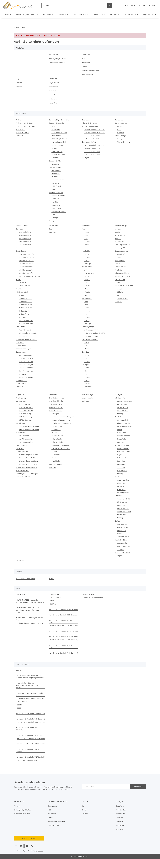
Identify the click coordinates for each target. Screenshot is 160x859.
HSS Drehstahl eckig (26, 320)
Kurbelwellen (87, 298)
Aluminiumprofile (123, 423)
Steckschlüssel (120, 279)
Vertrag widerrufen (29, 838)
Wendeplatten (21, 380)
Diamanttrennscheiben (60, 142)
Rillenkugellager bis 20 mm (29, 464)
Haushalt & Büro (121, 540)
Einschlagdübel (123, 448)
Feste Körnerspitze (25, 330)
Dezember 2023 (54, 594)
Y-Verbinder (56, 461)
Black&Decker (89, 273)
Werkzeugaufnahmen (90, 339)
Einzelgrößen (122, 254)
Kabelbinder (121, 505)
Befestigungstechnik (122, 445)
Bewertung (53, 79)
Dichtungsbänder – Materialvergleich (30, 623)
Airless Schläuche (22, 132)
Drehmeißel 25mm (25, 308)
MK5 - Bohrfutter (25, 245)
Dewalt (86, 235)
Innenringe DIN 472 (91, 336)
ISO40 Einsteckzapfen (26, 254)
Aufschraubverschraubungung (63, 417)
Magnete (120, 442)
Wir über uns (54, 55)
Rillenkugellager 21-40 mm (28, 455)
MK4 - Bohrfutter (25, 241)
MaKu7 (51, 578)
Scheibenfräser (24, 286)
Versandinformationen (57, 63)
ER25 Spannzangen (26, 365)
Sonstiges (19, 136)
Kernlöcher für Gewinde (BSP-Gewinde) (63, 615)
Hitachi (87, 241)
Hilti (85, 238)
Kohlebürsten (87, 267)
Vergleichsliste (54, 83)
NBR (118, 129)
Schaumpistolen (123, 493)
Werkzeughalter (22, 383)
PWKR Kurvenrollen (26, 442)
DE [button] (132, 5)
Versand (40, 851)
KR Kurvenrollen (25, 436)
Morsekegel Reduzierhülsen (26, 339)
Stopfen (54, 452)
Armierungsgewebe (124, 426)
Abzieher (118, 229)
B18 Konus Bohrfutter (92, 139)
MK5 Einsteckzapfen (26, 273)
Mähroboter (121, 530)
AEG (85, 270)
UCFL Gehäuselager (26, 410)
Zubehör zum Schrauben (124, 286)
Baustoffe (118, 417)
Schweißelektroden (59, 211)
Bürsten (117, 238)
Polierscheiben (57, 151)
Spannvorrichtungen (23, 349)
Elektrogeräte (122, 502)
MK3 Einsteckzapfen (26, 267)
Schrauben (121, 467)
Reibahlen (20, 342)
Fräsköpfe (19, 289)
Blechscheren (120, 235)
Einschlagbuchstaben (122, 245)
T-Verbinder (56, 455)
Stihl (86, 301)
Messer (117, 264)
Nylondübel (121, 458)
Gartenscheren (122, 527)
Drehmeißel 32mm (25, 311)
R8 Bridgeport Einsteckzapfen (29, 276)
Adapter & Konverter (89, 123)
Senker (54, 189)
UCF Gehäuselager (25, 404)
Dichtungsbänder (121, 123)
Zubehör (120, 257)
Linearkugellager (22, 445)
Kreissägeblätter (58, 180)
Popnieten (121, 461)
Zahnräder (86, 352)
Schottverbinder (57, 442)
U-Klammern (122, 470)
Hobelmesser (56, 170)
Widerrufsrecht (87, 75)
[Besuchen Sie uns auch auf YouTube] (26, 846)
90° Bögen (55, 414)
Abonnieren (138, 787)
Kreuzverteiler (57, 426)
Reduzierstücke (57, 436)
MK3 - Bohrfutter (25, 238)
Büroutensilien (122, 543)
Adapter (120, 289)
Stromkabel (121, 515)
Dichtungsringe (120, 136)
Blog (17, 79)
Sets (50, 229)
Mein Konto (53, 99)
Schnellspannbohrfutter (90, 126)
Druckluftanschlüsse (56, 398)
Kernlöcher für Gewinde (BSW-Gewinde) (63, 609)
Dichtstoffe (121, 483)
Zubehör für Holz (55, 167)
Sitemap (19, 87)
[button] (139, 5)
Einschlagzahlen (121, 248)
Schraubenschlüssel (122, 273)
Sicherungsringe (88, 327)
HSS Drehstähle (21, 317)
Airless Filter (20, 129)
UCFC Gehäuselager (26, 407)
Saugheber (119, 270)
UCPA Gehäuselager (26, 417)
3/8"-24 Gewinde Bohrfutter (94, 132)
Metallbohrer (56, 202)
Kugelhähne (56, 429)
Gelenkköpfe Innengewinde (29, 429)
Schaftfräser (23, 283)
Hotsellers (20, 561)
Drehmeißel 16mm (25, 301)
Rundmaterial (21, 346)
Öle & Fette (121, 489)
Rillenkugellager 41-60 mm (28, 458)
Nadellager (20, 448)
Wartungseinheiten (56, 464)
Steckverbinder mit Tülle (60, 448)
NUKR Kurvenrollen (26, 439)
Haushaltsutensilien (124, 546)
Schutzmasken (122, 410)
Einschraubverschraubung (61, 423)
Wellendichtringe (123, 142)
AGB (83, 59)
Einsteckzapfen (21, 251)
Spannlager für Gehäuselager (27, 474)
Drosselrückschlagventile (61, 420)
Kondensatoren (123, 508)
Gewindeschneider (121, 251)
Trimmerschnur (123, 537)
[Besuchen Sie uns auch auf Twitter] (21, 846)
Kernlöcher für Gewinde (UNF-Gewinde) (63, 653)
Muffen (54, 433)
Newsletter (53, 103)
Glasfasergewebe (123, 436)
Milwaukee (88, 387)
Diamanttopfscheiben (59, 139)
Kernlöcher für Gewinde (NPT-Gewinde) (63, 631)
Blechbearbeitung (58, 196)
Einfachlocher (120, 241)
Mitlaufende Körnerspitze (28, 333)
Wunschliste (53, 87)
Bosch (86, 232)
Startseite (52, 91)
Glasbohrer (56, 164)
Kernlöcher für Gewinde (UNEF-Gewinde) (60, 646)
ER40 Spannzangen (26, 371)
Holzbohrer (56, 173)
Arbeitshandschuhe (124, 401)
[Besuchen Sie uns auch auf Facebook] (16, 846)
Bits (118, 295)
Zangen (117, 283)
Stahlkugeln (86, 401)
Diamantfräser (57, 136)
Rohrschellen (122, 464)
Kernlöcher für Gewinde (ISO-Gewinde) (64, 626)
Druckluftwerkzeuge (56, 404)
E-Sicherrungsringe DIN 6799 (95, 333)
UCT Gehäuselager (25, 420)
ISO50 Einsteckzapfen (26, 257)
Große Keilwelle (55, 598)
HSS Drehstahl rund (26, 324)
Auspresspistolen (123, 480)
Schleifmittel (56, 186)
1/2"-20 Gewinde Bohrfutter (94, 129)
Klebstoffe (121, 486)
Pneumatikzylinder (56, 407)
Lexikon (19, 670)
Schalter (85, 305)
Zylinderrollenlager (23, 477)
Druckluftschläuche (56, 401)
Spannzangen (21, 352)
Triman (84, 67)
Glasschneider (120, 260)
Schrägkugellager (22, 470)
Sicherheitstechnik (124, 511)
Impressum (86, 63)
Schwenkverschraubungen (61, 445)
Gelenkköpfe (20, 423)
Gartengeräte (122, 524)
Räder (119, 534)
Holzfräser (55, 177)
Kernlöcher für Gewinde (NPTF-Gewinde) (60, 621)
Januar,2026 (20, 594)
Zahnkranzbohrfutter (89, 142)
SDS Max (53, 601)
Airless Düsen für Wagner (25, 126)
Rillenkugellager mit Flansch (26, 467)
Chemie (117, 477)
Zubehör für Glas (55, 161)
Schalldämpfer (57, 439)
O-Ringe (120, 139)
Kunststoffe (121, 439)
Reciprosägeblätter (58, 155)
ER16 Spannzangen (26, 358)
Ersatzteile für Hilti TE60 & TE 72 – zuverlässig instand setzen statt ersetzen (28, 610)
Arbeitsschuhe (122, 407)
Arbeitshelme (122, 404)
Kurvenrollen (21, 433)
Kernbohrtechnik (58, 145)
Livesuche (52, 95)
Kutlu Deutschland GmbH (25, 578)
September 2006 (88, 594)
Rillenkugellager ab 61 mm (28, 461)
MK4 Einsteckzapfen (26, 270)
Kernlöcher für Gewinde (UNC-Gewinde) (63, 637)
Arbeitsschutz (120, 398)
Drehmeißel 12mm (25, 298)
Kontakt (19, 83)
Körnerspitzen (21, 327)
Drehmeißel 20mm (25, 305)
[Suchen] (109, 5)
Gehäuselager (21, 401)
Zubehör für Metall (56, 192)
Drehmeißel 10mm (25, 295)
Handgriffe (86, 251)
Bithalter (120, 292)
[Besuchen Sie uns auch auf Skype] (32, 846)
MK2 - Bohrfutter (25, 235)
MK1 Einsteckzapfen (26, 260)
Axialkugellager (21, 398)
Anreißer (118, 232)
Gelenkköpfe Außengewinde (29, 426)
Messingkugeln (87, 398)
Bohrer (54, 126)
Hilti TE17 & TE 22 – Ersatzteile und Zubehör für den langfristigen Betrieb (30, 601)
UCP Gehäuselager (25, 414)
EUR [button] (124, 5)
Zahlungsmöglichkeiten (57, 59)
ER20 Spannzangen (26, 361)
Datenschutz (86, 55)
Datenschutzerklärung (52, 787)
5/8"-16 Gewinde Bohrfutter (94, 148)
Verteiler (55, 458)
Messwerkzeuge (22, 336)
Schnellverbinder (55, 410)
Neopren (120, 132)
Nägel (119, 455)
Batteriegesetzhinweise (90, 71)
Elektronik (118, 496)
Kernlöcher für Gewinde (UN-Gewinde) (64, 640)
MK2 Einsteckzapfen (26, 264)
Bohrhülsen (20, 248)
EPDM (119, 126)
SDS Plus (53, 604)
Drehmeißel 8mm (25, 314)
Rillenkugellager (22, 452)
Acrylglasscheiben (124, 420)
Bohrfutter (20, 229)
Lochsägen (55, 183)
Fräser (18, 279)
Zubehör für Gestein (56, 123)
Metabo (87, 292)
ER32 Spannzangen (26, 368)
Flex (85, 371)
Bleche (119, 429)
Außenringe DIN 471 (91, 330)
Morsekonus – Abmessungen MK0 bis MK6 (29, 619)
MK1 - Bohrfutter (25, 232)
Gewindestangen (123, 452)
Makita (86, 245)
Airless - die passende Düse (93, 598)
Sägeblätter (56, 205)
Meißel (54, 148)
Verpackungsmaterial (122, 552)
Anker (84, 229)
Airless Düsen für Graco (24, 123)
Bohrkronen (56, 129)
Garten (117, 521)
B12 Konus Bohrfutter (92, 136)
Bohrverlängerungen (59, 132)
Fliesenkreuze (122, 433)
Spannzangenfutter (26, 377)
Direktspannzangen (26, 355)
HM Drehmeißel (22, 292)
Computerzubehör (124, 499)
